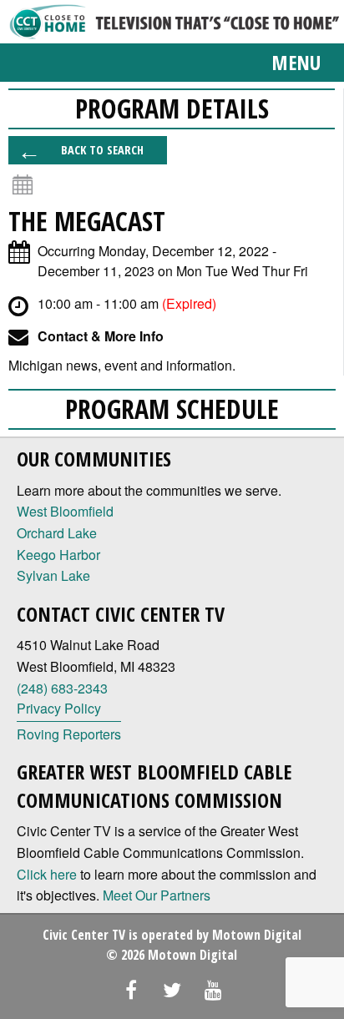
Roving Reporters (69, 734)
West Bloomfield (65, 511)
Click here (47, 874)
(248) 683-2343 (62, 688)
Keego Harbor (58, 554)
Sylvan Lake (53, 575)
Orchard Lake (57, 532)
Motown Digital (256, 935)
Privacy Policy (59, 708)
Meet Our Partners (156, 895)
